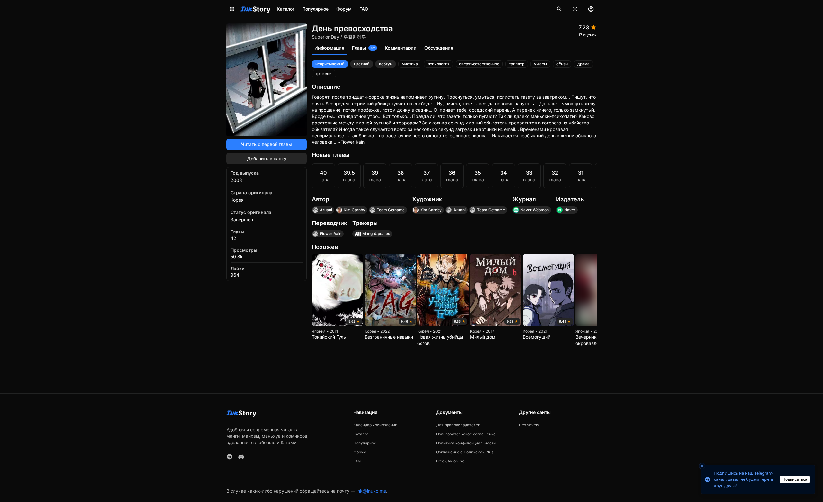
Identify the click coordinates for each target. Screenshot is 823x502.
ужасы (540, 63)
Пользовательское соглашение (466, 434)
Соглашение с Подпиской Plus (464, 452)
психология (438, 63)
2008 (236, 180)
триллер (516, 63)
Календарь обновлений (375, 425)
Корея (237, 200)
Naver (569, 209)
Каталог (285, 9)
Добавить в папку (266, 158)
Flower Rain (330, 233)
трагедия (324, 73)
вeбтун (385, 63)
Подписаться (794, 479)
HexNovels (529, 425)
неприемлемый (329, 63)
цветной (361, 63)
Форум (344, 9)
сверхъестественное (479, 63)
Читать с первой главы (266, 144)
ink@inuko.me (371, 491)
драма (583, 63)
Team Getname (391, 209)
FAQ (363, 9)
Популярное (315, 9)
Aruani (326, 209)
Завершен (242, 219)
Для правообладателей (458, 425)
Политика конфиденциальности (466, 443)
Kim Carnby (354, 209)
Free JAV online (450, 461)
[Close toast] (702, 466)
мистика (410, 63)
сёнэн (562, 63)
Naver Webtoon (534, 209)
